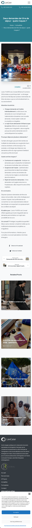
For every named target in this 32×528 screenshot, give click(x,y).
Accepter (16, 512)
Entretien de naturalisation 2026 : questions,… (14, 341)
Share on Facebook (17, 245)
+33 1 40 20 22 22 (26, 7)
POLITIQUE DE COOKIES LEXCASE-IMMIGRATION (15, 525)
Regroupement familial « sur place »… (14, 418)
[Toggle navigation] (29, 2)
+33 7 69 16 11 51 (7, 7)
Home (12, 25)
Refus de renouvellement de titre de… (14, 303)
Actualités (18, 25)
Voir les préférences (16, 521)
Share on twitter (17, 251)
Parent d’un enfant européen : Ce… (15, 380)
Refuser (16, 517)
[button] (29, 494)
